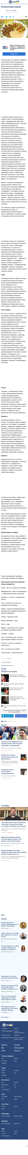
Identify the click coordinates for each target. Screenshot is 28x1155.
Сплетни (16, 1131)
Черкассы (4, 1063)
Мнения (4, 919)
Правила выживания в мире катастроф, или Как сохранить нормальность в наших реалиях (9, 987)
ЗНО (3, 1087)
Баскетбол (16, 1070)
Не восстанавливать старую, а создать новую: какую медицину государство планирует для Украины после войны (10, 947)
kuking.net (9, 658)
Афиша (3, 1131)
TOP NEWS (5, 806)
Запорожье (4, 1060)
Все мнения (4, 1017)
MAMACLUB (16, 1123)
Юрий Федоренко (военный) (8, 939)
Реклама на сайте (6, 1035)
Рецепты (4, 1106)
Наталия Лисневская (6, 951)
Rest (3, 915)
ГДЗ (2, 1082)
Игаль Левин (4, 928)
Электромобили (18, 1096)
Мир (3, 1048)
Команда (16, 1028)
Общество (17, 1050)
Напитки (16, 1106)
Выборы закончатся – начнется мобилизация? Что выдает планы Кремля (10, 924)
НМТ (15, 1087)
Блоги (3, 1050)
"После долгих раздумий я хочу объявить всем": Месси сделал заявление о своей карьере (11, 743)
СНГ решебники (5, 1089)
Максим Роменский (6, 991)
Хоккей (3, 1072)
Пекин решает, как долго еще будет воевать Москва (9, 977)
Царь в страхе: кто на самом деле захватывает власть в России (10, 934)
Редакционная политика (7, 665)
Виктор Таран (5, 980)
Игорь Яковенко (5, 1002)
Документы (17, 1035)
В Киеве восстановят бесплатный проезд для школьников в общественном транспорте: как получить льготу (10, 757)
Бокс (15, 1072)
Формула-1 (4, 1075)
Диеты (3, 1108)
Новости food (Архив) (11, 10)
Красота (4, 1133)
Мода (15, 1133)
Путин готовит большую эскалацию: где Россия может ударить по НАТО (8, 997)
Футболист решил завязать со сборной (11, 748)
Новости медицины (6, 1123)
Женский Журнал (6, 1135)
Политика (17, 1045)
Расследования (18, 1048)
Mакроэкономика (18, 1116)
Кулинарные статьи (6, 662)
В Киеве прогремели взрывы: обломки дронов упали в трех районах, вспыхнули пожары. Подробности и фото (11, 839)
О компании (4, 1028)
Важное (4, 725)
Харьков (16, 1058)
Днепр (15, 1060)
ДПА (15, 1084)
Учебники (16, 1082)
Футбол (3, 1070)
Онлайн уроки (5, 1084)
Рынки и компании (6, 1116)
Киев (3, 1058)
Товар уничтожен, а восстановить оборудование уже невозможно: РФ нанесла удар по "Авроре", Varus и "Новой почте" (9, 771)
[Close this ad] (27, 1146)
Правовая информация (7, 1031)
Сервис (16, 1099)
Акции (3, 1099)
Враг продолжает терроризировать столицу (12, 843)
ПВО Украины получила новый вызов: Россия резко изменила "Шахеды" (9, 1008)
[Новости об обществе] (4, 721)
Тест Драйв (4, 1096)
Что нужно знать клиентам (8, 776)
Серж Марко (4, 1012)
